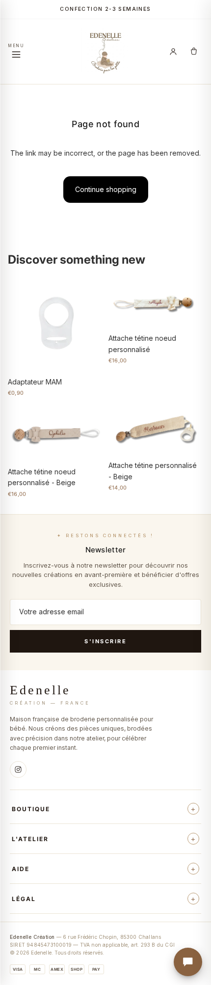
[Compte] (173, 51)
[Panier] (194, 51)
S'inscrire (105, 641)
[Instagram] (18, 769)
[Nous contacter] (188, 962)
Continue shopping (105, 189)
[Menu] (16, 52)
